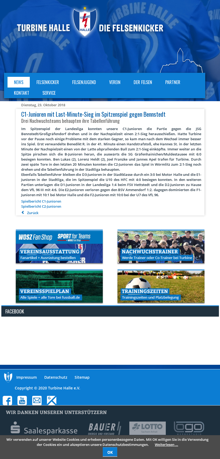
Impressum (26, 377)
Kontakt (21, 93)
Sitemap (82, 377)
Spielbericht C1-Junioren (41, 201)
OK (110, 452)
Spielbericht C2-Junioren (41, 206)
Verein (114, 82)
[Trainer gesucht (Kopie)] (161, 246)
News (18, 82)
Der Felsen (143, 82)
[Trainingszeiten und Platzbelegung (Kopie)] (161, 286)
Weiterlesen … (166, 444)
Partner (172, 82)
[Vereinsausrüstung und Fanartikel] (59, 246)
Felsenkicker (47, 82)
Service (49, 93)
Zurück (32, 212)
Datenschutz (55, 377)
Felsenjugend (84, 82)
